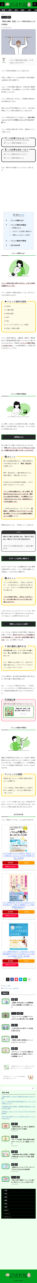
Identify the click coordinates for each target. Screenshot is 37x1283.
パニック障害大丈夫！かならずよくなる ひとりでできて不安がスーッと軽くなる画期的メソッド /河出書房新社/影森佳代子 (18, 905)
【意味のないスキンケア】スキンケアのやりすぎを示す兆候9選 (18, 1112)
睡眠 (5, 1200)
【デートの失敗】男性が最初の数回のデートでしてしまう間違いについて (18, 1102)
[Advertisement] (18, 194)
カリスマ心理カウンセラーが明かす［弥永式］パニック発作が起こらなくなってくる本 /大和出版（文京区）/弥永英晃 (18, 856)
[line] (25, 979)
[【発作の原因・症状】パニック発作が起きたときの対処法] (20, 979)
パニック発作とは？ (16, 220)
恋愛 (4, 10)
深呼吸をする (15, 228)
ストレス (5, 985)
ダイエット (7, 1217)
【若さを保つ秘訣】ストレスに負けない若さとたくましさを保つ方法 (18, 1117)
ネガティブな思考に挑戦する (20, 231)
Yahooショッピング (10, 866)
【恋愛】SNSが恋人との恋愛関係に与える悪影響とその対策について (22, 1005)
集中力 (6, 1210)
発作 (17, 988)
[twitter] (7, 979)
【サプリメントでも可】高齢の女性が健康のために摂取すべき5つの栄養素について (22, 1054)
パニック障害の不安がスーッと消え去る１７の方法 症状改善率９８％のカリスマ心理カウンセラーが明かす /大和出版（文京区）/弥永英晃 (18, 954)
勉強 (10, 10)
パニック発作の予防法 (17, 241)
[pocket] (16, 979)
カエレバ (21, 859)
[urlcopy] (29, 979)
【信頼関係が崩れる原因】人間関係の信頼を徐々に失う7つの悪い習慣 (18, 1107)
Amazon (26, 862)
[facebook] (12, 979)
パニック (10, 988)
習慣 (30, 10)
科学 (9, 985)
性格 (17, 10)
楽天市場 (10, 862)
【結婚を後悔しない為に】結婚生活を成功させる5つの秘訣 (18, 1097)
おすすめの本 (14, 245)
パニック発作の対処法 (17, 225)
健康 (23, 10)
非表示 (22, 215)
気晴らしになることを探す (19, 235)
